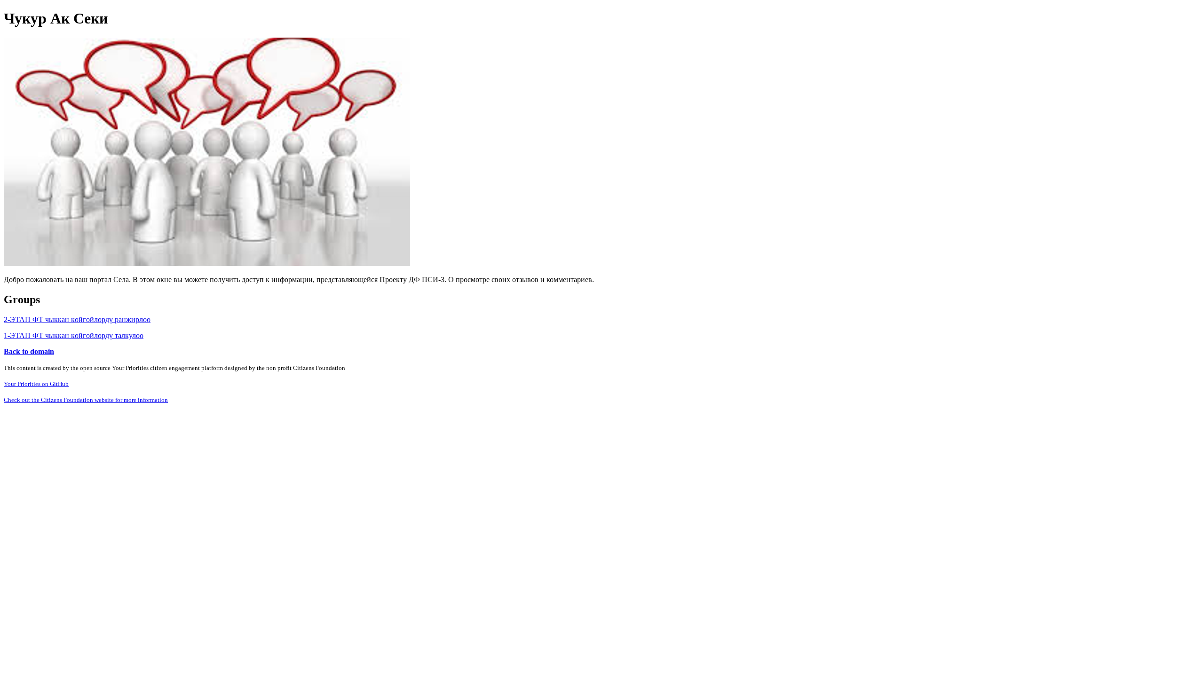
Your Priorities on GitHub (36, 383)
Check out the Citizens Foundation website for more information (86, 399)
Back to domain (29, 351)
